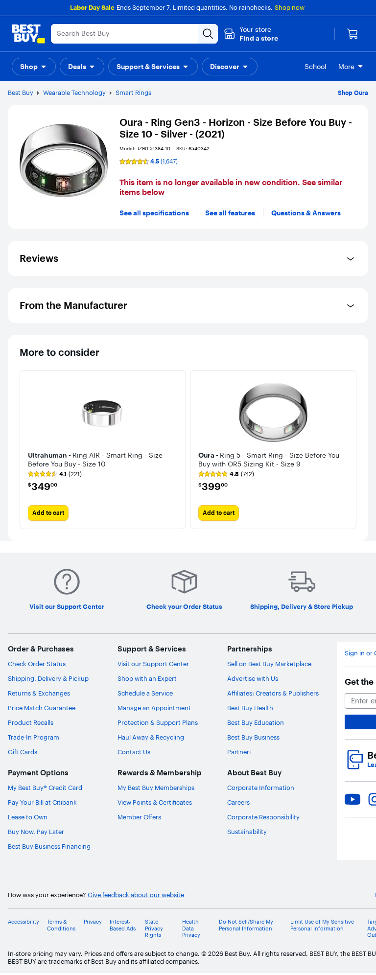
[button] (251, 34)
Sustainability (247, 832)
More (346, 66)
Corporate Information (260, 787)
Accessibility (23, 922)
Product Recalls (30, 722)
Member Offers (139, 817)
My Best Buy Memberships (156, 787)
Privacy (93, 922)
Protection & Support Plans (158, 722)
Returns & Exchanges (39, 693)
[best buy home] (28, 34)
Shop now (290, 7)
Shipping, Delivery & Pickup (48, 678)
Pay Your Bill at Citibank (42, 802)
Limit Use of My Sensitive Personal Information (322, 925)
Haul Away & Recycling (151, 737)
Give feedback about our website (136, 895)
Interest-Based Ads (123, 925)
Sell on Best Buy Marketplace (269, 664)
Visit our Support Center (153, 664)
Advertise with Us (252, 678)
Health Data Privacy (191, 928)
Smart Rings (133, 92)
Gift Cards (22, 752)
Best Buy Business (253, 737)
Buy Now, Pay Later (36, 832)
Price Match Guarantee (41, 708)
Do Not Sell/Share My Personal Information (246, 925)
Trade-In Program (33, 737)
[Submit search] (208, 34)
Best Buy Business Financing (49, 846)
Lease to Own (27, 817)
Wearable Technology (74, 92)
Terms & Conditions (61, 925)
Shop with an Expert (147, 678)
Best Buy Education (255, 722)
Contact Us (134, 752)
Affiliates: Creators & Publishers (273, 693)
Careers (238, 802)
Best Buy (20, 92)
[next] (348, 449)
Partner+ (240, 752)
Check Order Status (37, 664)
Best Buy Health (250, 708)
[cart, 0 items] (352, 34)
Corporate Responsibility (263, 817)
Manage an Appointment (154, 708)
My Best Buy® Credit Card (45, 787)
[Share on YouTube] (352, 799)
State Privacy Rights (154, 928)
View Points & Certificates (155, 802)
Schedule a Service (145, 693)
